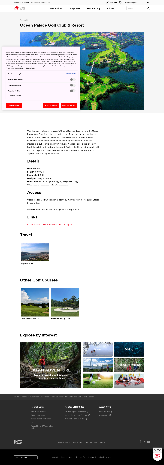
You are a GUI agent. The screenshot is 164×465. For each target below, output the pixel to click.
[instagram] (144, 442)
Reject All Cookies (51, 105)
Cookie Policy (30, 68)
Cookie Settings (15, 95)
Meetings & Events (21, 2)
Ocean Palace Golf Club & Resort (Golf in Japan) (49, 224)
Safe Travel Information (40, 2)
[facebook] (140, 442)
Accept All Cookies (68, 105)
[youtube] (148, 442)
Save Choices (14, 105)
